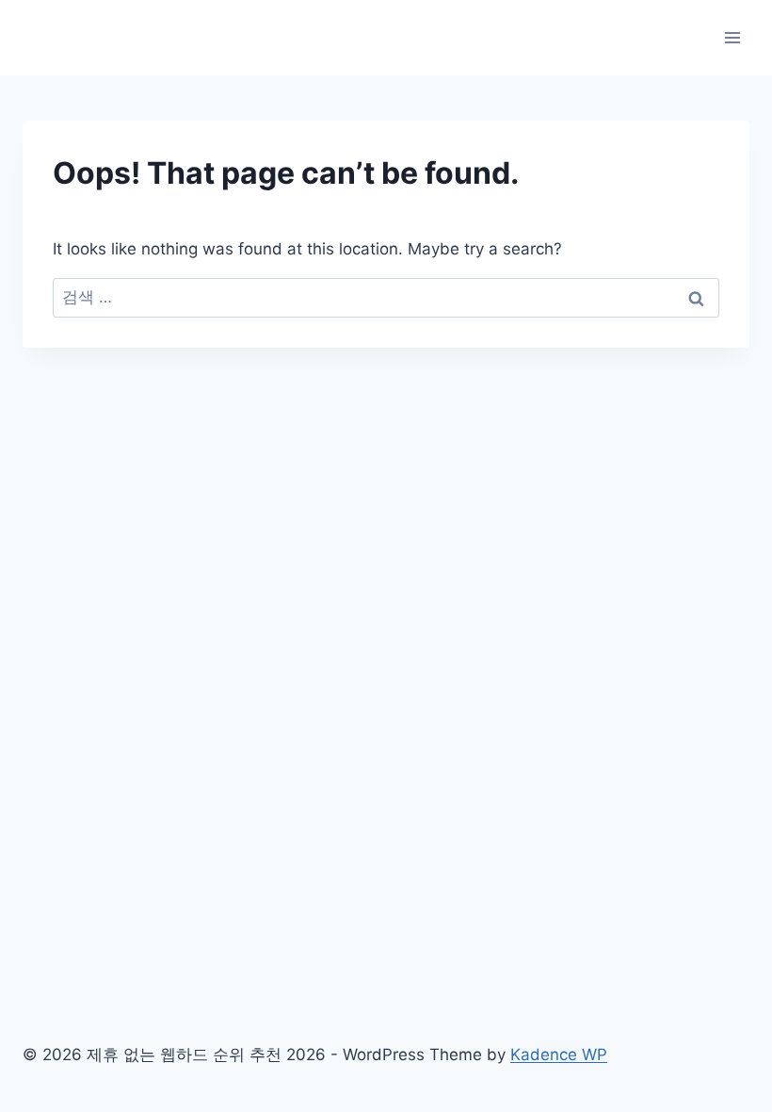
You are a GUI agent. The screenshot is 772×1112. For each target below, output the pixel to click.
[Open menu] (732, 37)
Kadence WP (558, 1054)
